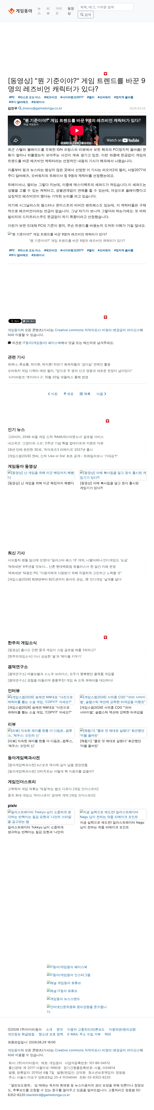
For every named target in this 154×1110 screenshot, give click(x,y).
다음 (100, 394)
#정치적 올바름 (123, 97)
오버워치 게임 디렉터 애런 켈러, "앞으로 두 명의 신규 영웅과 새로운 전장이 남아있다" (70, 371)
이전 (54, 394)
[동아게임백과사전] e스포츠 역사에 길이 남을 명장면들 (48, 765)
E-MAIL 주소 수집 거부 (84, 1034)
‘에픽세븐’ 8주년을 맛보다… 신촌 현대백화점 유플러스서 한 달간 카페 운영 (62, 566)
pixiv (12, 805)
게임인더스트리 (22, 781)
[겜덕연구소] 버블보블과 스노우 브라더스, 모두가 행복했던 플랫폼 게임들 (61, 674)
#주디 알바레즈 (18, 102)
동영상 (71, 10)
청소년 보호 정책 (51, 1034)
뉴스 (39, 10)
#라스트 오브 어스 (29, 97)
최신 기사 (16, 553)
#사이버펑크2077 (72, 97)
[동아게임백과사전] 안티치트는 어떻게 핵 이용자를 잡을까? (51, 771)
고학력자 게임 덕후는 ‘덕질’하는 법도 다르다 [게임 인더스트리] (53, 789)
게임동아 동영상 (22, 466)
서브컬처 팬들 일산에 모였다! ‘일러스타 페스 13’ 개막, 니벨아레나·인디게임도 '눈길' (68, 560)
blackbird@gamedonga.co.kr (48, 1095)
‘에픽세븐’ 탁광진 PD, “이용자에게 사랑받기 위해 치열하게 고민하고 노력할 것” (65, 573)
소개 (49, 1029)
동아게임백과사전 (24, 757)
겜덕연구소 (18, 666)
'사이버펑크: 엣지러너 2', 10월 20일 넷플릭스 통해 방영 (48, 377)
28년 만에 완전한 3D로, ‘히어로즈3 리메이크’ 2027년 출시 (50, 450)
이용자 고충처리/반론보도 (86, 1029)
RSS (108, 1034)
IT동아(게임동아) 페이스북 (42, 343)
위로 (70, 394)
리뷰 (48, 10)
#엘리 (90, 97)
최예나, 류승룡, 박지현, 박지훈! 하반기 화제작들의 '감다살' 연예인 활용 (59, 364)
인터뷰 (14, 690)
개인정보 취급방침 (21, 1034)
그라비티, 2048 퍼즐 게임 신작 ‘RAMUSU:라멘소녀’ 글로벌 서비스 (56, 437)
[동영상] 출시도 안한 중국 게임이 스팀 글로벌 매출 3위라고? (52, 650)
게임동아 (14, 330)
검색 (87, 15)
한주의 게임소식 (22, 642)
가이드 (59, 10)
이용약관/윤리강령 (122, 1029)
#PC (12, 97)
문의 (60, 1029)
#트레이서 (38, 102)
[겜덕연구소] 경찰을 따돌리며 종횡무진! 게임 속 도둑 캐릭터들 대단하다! (60, 680)
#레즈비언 (50, 97)
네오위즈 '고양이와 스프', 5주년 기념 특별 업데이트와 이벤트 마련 (55, 443)
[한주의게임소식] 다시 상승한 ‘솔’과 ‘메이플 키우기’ (45, 656)
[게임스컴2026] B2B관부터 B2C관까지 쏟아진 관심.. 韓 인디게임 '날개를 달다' (65, 579)
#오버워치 (104, 97)
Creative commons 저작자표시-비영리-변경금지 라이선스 (97, 330)
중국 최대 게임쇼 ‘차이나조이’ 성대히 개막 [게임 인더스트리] (51, 795)
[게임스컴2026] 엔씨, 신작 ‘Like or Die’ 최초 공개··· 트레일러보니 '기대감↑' (63, 456)
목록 (86, 394)
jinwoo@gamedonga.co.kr (42, 108)
